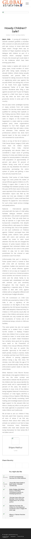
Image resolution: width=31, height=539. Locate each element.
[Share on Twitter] (12, 465)
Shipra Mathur (21, 35)
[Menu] (26, 3)
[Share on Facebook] (5, 465)
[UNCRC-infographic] (15, 17)
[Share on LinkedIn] (25, 465)
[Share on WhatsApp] (19, 465)
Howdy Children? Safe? (16, 30)
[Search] (22, 3)
